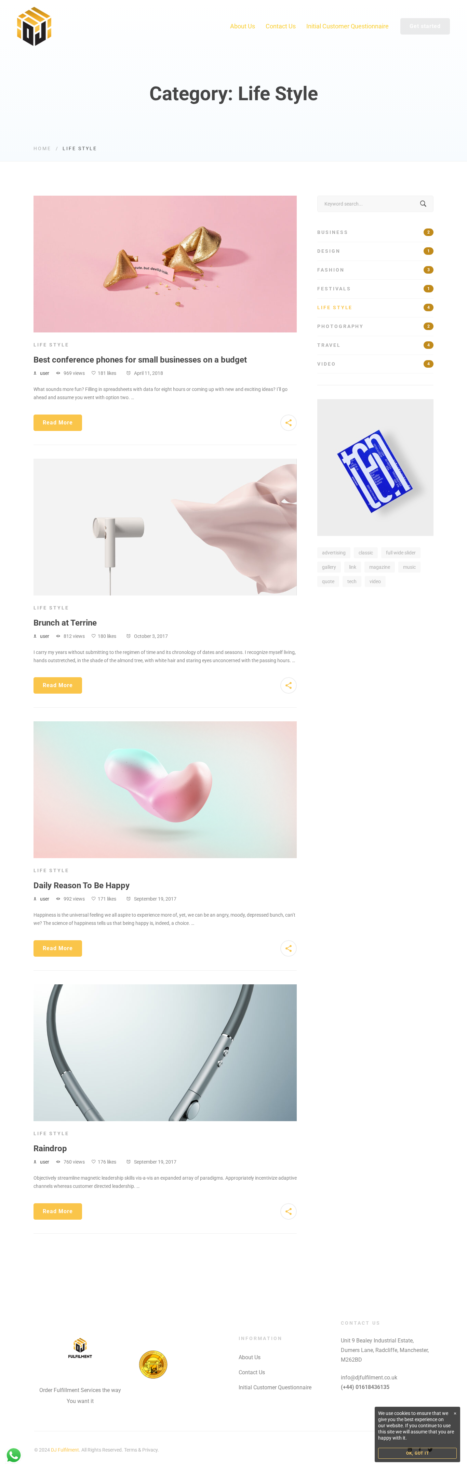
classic (366, 552)
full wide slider (401, 552)
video (375, 581)
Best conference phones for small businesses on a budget (140, 360)
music (409, 567)
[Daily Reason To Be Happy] (165, 725)
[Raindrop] (165, 988)
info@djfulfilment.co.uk (369, 1377)
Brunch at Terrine (65, 623)
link (352, 567)
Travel (373, 345)
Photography (373, 326)
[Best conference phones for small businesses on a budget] (165, 199)
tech (352, 581)
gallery (329, 567)
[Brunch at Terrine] (165, 462)
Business (373, 232)
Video (373, 364)
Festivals (373, 288)
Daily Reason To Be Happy (82, 885)
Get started (425, 26)
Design (373, 251)
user (44, 373)
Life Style (51, 344)
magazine (379, 567)
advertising (334, 552)
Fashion (373, 270)
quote (328, 581)
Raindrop (50, 1148)
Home (42, 148)
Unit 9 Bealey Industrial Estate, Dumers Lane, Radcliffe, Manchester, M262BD (385, 1350)
